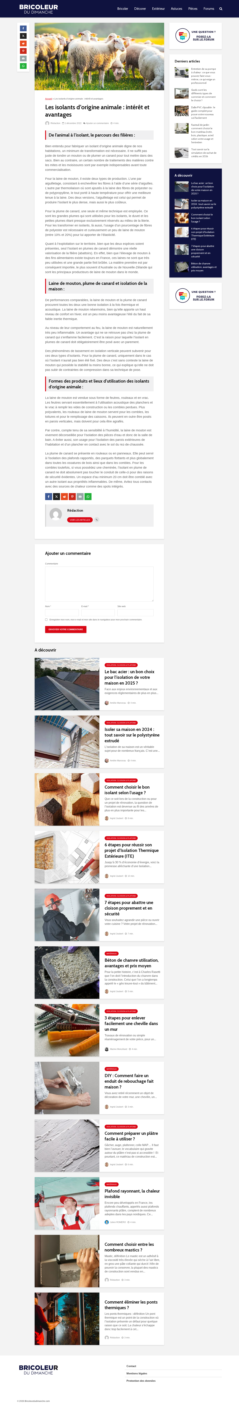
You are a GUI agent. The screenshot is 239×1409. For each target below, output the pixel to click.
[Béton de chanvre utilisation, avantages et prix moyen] (67, 972)
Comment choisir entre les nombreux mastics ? (129, 1247)
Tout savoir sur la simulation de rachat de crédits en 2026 (203, 153)
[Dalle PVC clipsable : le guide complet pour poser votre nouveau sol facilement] (182, 110)
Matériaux (112, 954)
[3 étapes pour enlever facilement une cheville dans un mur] (67, 1030)
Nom (48, 606)
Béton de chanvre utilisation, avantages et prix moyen (132, 963)
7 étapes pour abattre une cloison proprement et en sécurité (129, 908)
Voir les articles (80, 520)
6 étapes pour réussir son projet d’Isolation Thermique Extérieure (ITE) (132, 850)
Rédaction (55, 123)
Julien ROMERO (118, 1222)
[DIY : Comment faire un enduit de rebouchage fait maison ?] (67, 1087)
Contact (131, 1366)
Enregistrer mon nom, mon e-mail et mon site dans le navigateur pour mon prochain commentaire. (96, 620)
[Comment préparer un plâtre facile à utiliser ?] (67, 1145)
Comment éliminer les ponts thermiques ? (131, 1304)
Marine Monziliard (118, 1049)
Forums (208, 9)
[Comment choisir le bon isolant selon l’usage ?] (67, 799)
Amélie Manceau (118, 703)
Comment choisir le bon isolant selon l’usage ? (127, 789)
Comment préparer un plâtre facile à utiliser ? (131, 1136)
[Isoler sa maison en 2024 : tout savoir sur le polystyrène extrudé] (67, 741)
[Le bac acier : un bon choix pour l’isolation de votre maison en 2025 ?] (67, 683)
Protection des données (141, 1380)
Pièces (192, 9)
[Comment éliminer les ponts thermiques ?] (67, 1318)
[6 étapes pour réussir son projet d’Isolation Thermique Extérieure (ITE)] (67, 856)
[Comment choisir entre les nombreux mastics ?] (67, 1260)
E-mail (85, 606)
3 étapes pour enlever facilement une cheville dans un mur (131, 1023)
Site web (121, 606)
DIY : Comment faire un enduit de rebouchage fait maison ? (129, 1081)
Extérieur (158, 9)
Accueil (48, 99)
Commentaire (51, 564)
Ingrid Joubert (116, 818)
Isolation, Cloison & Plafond (121, 665)
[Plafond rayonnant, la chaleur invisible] (67, 1203)
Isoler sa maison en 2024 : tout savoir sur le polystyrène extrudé (132, 735)
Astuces (176, 9)
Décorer (140, 9)
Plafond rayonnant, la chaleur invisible (132, 1193)
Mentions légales (136, 1373)
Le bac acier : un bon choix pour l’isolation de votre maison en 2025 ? (129, 677)
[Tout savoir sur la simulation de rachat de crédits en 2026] (181, 152)
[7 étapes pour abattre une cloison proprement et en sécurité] (67, 914)
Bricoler (122, 9)
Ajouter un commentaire (97, 123)
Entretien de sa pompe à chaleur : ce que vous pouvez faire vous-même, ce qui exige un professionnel (203, 75)
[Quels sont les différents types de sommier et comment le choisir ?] (182, 93)
